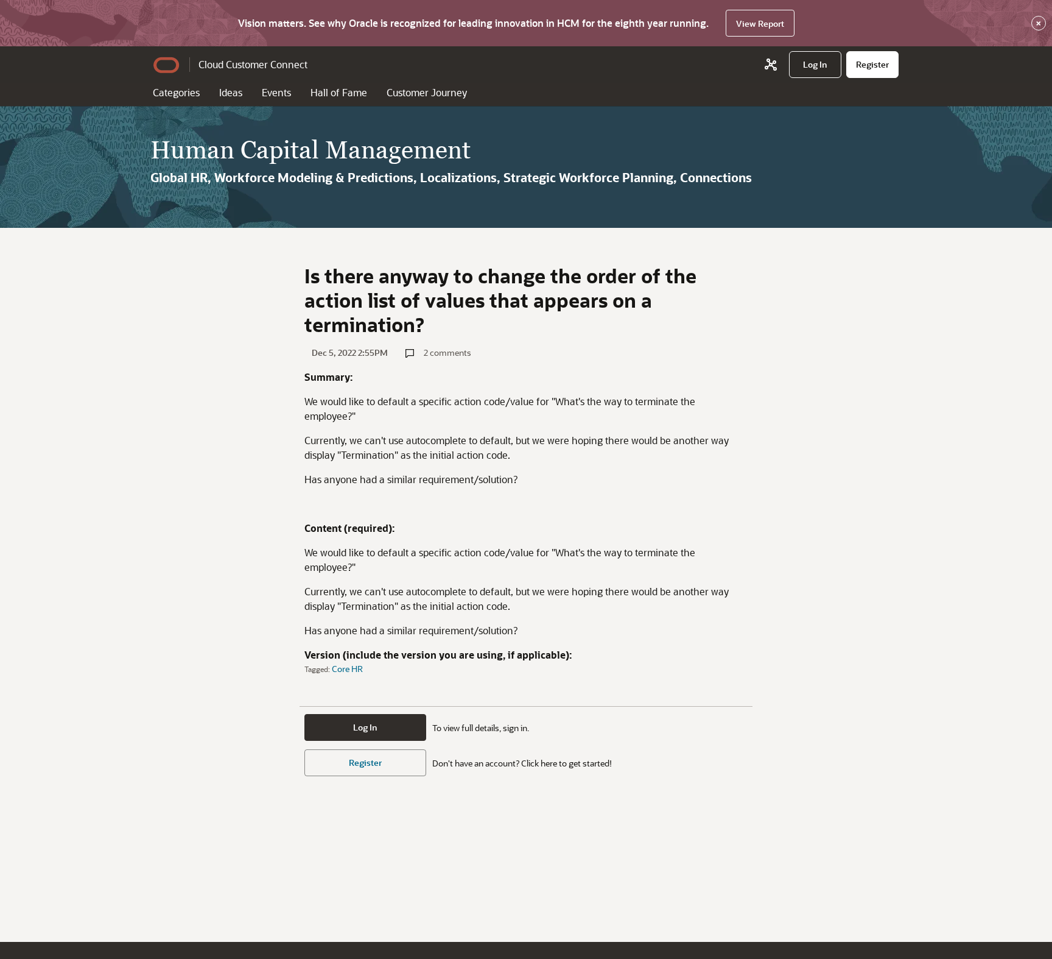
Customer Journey (427, 92)
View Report (760, 23)
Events (276, 92)
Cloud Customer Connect (252, 64)
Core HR (347, 668)
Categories (176, 92)
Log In (365, 727)
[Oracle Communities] (770, 64)
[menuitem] (815, 64)
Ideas (230, 92)
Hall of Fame (338, 92)
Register (365, 762)
